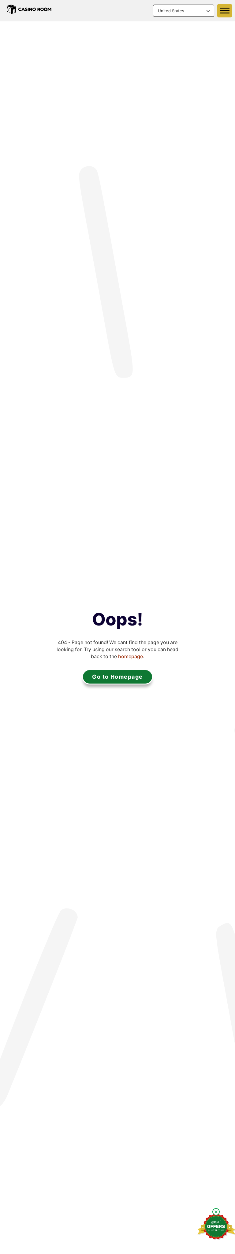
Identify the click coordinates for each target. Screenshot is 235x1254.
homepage (130, 656)
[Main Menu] (224, 10)
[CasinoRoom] (29, 11)
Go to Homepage (117, 676)
